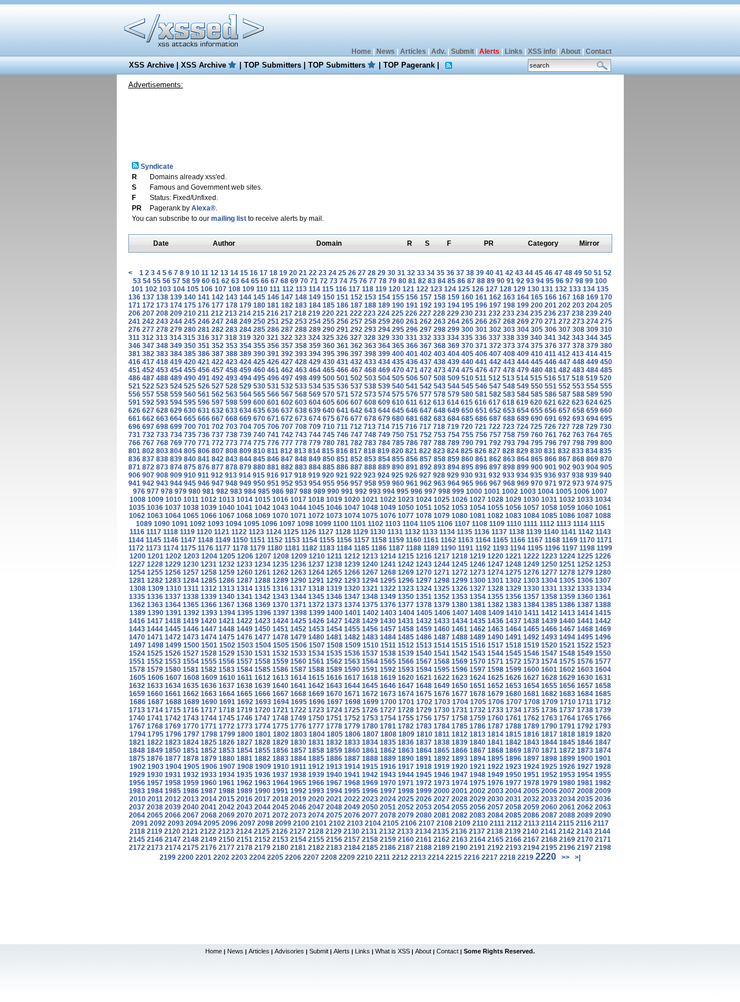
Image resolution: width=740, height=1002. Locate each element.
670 (259, 419)
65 (255, 281)
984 (250, 491)
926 (411, 475)
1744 (209, 718)
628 (162, 410)
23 (323, 273)
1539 (406, 653)
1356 (513, 597)
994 (389, 491)
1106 (445, 524)
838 (162, 459)
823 (439, 451)
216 (273, 313)
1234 (262, 564)
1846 (585, 742)
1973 (442, 783)
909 (176, 475)
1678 (477, 694)
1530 (244, 653)
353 (231, 346)
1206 (245, 556)
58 (186, 281)
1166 (518, 540)
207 (148, 313)
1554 (191, 661)
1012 (209, 500)
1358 (549, 597)
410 (537, 354)
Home (361, 51)
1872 (567, 750)
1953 (567, 775)
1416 (137, 621)
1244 (442, 564)
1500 (191, 645)
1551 (137, 661)
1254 (137, 572)
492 (218, 378)
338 (508, 338)
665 (190, 419)
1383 (513, 605)
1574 (549, 661)
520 (606, 378)
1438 (531, 621)
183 (301, 305)
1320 (352, 589)
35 (440, 273)
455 (190, 370)
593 (162, 402)
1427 (334, 621)
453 (162, 370)
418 (162, 362)
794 (523, 443)
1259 (227, 572)
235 (536, 313)
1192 (483, 548)
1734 (513, 710)
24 (332, 273)
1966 (316, 783)
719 (453, 427)
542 (426, 386)
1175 (188, 548)
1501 (209, 645)
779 (315, 443)
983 (236, 491)
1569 (460, 661)
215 (259, 313)
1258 (209, 572)
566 (273, 394)
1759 (477, 718)
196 (481, 305)
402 (426, 354)
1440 (567, 621)
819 (384, 451)
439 (453, 362)
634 (245, 410)
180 (259, 305)
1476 (244, 637)
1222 (531, 556)
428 (301, 362)
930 (467, 475)
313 (162, 338)
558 (162, 394)
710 (329, 427)
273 (578, 321)
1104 (410, 524)
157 (426, 297)
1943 (388, 775)
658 (578, 410)
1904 (173, 767)
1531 (262, 653)
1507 (317, 645)
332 (425, 338)
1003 (528, 491)
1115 (597, 524)
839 (176, 459)
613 (439, 402)
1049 (388, 508)
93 (530, 281)
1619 (388, 678)
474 (453, 370)
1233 (244, 564)
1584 (244, 669)
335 (467, 338)
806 (204, 451)
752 (426, 435)
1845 (567, 742)
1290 (298, 580)
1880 (227, 759)
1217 (442, 556)
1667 (280, 694)
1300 (477, 580)
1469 (603, 629)
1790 (549, 726)
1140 (551, 532)
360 (329, 346)
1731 (460, 710)
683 (440, 419)
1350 (406, 597)
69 (294, 281)
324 (314, 338)
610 (398, 402)
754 (453, 435)
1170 (587, 540)
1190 (448, 548)
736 (204, 435)
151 (342, 297)
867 (564, 459)
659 (592, 410)
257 (356, 321)
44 (529, 273)
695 (606, 419)
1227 (137, 564)
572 (356, 394)
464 (315, 370)
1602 (567, 669)
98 (579, 281)
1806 (353, 734)
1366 (209, 605)
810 (259, 451)
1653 (513, 686)
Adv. (438, 51)
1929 (137, 775)
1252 (585, 564)
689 (523, 419)
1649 (442, 686)
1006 (582, 491)
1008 (138, 500)
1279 (585, 572)
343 (578, 338)
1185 (361, 548)
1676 (442, 694)
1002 (510, 491)
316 (203, 338)
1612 (262, 678)
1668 (298, 694)
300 (467, 330)
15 (244, 273)
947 (218, 483)
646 (412, 410)
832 (564, 451)
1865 (442, 750)
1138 (516, 532)
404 (453, 354)
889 (384, 467)
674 (315, 419)
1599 (513, 669)
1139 (534, 532)
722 (495, 427)
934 (522, 475)
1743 (191, 718)
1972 (424, 783)
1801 (263, 734)
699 (176, 427)
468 (370, 370)
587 (564, 394)
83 (432, 281)
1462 (477, 629)
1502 (227, 645)
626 (134, 410)
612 (425, 402)
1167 (535, 540)
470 (398, 370)
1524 (137, 653)
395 (329, 354)
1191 (465, 548)
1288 (262, 580)
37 (460, 273)
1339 (209, 597)
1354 (477, 597)
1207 (263, 556)
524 (176, 386)
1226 (603, 556)
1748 (280, 718)
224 (384, 313)
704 (245, 427)
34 (431, 273)
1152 (275, 540)
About (570, 51)
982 (222, 491)
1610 (227, 678)
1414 (585, 613)
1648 (424, 686)
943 (162, 483)
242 (148, 321)
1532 (280, 653)
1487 (442, 637)
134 (589, 289)
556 (134, 394)
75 (353, 281)
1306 (585, 580)
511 (481, 378)
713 (370, 427)
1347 (352, 597)
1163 (465, 540)
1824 (191, 742)
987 (292, 491)
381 (134, 354)
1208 (281, 556)
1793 (603, 726)
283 (231, 330)
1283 (173, 580)
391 (273, 354)
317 (217, 338)
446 (551, 362)
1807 (370, 734)
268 (509, 321)
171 (134, 305)
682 (426, 419)
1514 (442, 645)
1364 (173, 605)
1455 (352, 629)
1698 (353, 702)
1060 (585, 508)
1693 (263, 702)
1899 (567, 759)
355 (259, 346)
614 (453, 402)
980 (194, 491)
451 (134, 370)
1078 (424, 516)
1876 (155, 759)
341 (550, 338)
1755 (406, 718)
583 (509, 394)
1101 (358, 524)
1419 (191, 621)
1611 (245, 678)
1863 (406, 750)
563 (231, 394)
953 (301, 483)
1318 (316, 589)
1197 (570, 548)
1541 (442, 653)
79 (392, 281)
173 (162, 305)
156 (412, 297)
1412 (549, 613)
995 (403, 491)
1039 (209, 508)
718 (439, 427)
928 (439, 475)
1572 (513, 661)
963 (440, 483)
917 (286, 475)
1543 (477, 653)
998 (444, 491)
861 (481, 459)
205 (606, 305)
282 (218, 330)
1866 (460, 750)
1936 (262, 775)
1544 (495, 653)
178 (231, 305)
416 (134, 362)
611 (411, 402)
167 (564, 297)
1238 (334, 564)
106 (207, 289)
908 (162, 475)
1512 (406, 645)
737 (218, 435)
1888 (370, 759)
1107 (462, 524)
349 (176, 346)
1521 (567, 645)
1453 (316, 629)
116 (341, 289)
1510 (370, 645)
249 (245, 321)
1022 (388, 500)
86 (461, 281)
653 (509, 410)
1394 (227, 613)
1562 (334, 661)
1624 (477, 678)
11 (205, 273)
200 (537, 305)
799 (592, 443)
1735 (531, 710)
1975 (477, 783)
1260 (244, 572)
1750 (316, 718)
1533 (298, 653)
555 (606, 386)
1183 (327, 548)
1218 (460, 556)
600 (259, 402)
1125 (291, 532)
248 (231, 321)
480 (537, 370)
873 (162, 467)
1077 (406, 516)
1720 (262, 710)
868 (578, 459)
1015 (262, 500)
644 (384, 410)
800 (606, 443)
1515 (460, 645)
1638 (244, 686)
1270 (424, 572)
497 (287, 378)
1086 (567, 516)
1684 (585, 694)
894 (453, 467)
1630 (585, 678)
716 (411, 427)
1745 (227, 718)
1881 (244, 759)
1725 (352, 710)
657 (564, 410)
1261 (262, 572)
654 (523, 410)
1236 (298, 564)
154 (384, 297)
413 (578, 354)
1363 (155, 605)
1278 (567, 572)
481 (551, 370)
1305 (567, 580)
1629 (567, 678)
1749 (298, 718)
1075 (370, 516)
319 (245, 338)
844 (245, 459)
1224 (567, 556)
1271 (442, 572)
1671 (352, 694)
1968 (352, 783)
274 (592, 321)
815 (328, 451)
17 (264, 273)
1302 (513, 580)
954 (315, 483)
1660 (155, 694)
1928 (603, 767)
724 (522, 427)
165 (537, 297)
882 (287, 467)
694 (592, 419)
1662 (191, 694)
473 (440, 370)
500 (329, 378)
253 (301, 321)
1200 (138, 556)
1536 (352, 653)
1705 (478, 702)
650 (467, 410)
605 (329, 402)
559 (176, 394)
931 (481, 475)
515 (536, 378)
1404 (406, 613)
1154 (309, 540)
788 (440, 443)
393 (301, 354)
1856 (280, 750)
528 (231, 386)
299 (453, 330)
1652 (495, 686)
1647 (406, 686)
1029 (513, 500)
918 (300, 475)
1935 (244, 775)
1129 (360, 532)
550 (537, 386)
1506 (299, 645)
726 (550, 427)
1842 (513, 742)
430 (329, 362)
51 (598, 273)
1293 (352, 580)
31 (401, 273)
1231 (209, 564)
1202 (173, 556)
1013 (227, 500)
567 (287, 394)
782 (356, 443)
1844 (549, 742)
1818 (567, 734)
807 (218, 451)
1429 (370, 621)
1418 (173, 621)
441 (481, 362)
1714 (155, 710)
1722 (298, 710)
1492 (531, 637)
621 (550, 402)
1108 (479, 524)
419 (176, 362)
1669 (316, 694)
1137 (499, 532)
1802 (281, 734)
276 (134, 330)
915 (259, 475)
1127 (326, 532)
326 (342, 338)
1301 (495, 580)
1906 (209, 767)
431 (342, 362)
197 (495, 305)
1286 (227, 580)
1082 (495, 516)
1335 (137, 597)
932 (495, 475)
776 (273, 443)
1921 (477, 767)
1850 (173, 750)
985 (264, 491)
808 (231, 451)
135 (603, 289)
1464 (513, 629)
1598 (495, 669)
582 (495, 394)
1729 (424, 710)
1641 (298, 686)
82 (422, 281)
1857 (298, 750)
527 (218, 386)
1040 (227, 508)
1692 (245, 702)
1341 (244, 597)
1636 (209, 686)
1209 (299, 556)
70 (304, 281)
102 (151, 289)
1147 (188, 540)
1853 (227, 750)
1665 (244, 694)
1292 (334, 580)
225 (397, 313)
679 (384, 419)
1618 (370, 678)
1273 (477, 572)
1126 (308, 532)
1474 (209, 637)
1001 (492, 491)
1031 (549, 500)
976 (139, 491)
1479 (298, 637)
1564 (370, 661)
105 (193, 289)
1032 (567, 500)
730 (606, 427)
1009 (155, 500)
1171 (604, 540)
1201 (155, 556)
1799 (227, 734)
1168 (552, 540)
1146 (171, 540)
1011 (191, 500)
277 (148, 330)
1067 (227, 516)
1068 (244, 516)
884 (315, 467)
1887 (352, 759)
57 (176, 281)
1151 (257, 540)
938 (578, 475)
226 (411, 313)
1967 (334, 783)
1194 (518, 548)
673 (301, 419)
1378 (424, 605)
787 (426, 443)
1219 (477, 556)
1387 (585, 605)
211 (203, 313)
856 (412, 459)
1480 (316, 637)
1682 (549, 694)
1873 (585, 750)
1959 (191, 783)
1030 (531, 500)
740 (259, 435)
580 (467, 394)
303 (509, 330)
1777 (316, 726)
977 (153, 491)
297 (426, 330)
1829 (280, 742)
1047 (352, 508)
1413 (567, 613)
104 (179, 289)
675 (329, 419)
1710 (568, 702)
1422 (244, 621)
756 (481, 435)
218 (300, 313)
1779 (352, 726)
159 (453, 297)
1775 (280, 726)
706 (273, 427)
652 (495, 410)
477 (495, 370)
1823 (173, 742)
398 (370, 354)
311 (134, 338)
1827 (244, 742)
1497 (138, 645)
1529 (227, 653)
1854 (244, 750)
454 (176, 370)
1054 (477, 508)
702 (218, 427)
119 (381, 289)
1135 (464, 532)
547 (495, 386)
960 (398, 483)
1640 (280, 686)
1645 (370, 686)
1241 (388, 564)
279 (176, 330)
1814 (495, 734)
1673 (388, 694)
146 (273, 297)
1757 (442, 718)
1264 (316, 572)
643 (370, 410)
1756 (424, 718)
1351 (424, 597)
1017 (298, 500)
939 (592, 475)
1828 (262, 742)
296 (412, 330)
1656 (567, 686)
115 (328, 289)
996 (416, 491)
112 (288, 289)
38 (470, 273)
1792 (585, 726)
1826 (227, 742)
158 (440, 297)
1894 (477, 759)
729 (592, 427)
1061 (603, 508)
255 (329, 321)
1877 (173, 759)
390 (259, 354)
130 (533, 289)
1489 (477, 637)
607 (356, 402)
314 (175, 338)
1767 (137, 726)
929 (453, 475)
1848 (137, 750)
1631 (603, 678)
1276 (531, 572)
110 (262, 289)
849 (315, 459)
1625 (495, 678)
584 (523, 394)
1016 (280, 500)
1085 (549, 516)
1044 (298, 508)
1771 (209, 726)
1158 (379, 540)
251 (273, 321)
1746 (244, 718)
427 (287, 362)
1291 (316, 580)
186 (342, 305)
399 (384, 354)
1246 (477, 564)
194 (453, 305)
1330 (531, 589)
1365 (191, 605)
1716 (191, 710)
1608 (191, 678)
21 (303, 273)
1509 (353, 645)
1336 (155, 597)
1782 (406, 726)
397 (356, 354)
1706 (496, 702)
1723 (316, 710)
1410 (514, 613)
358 (301, 346)
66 (265, 281)
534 (315, 386)
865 (537, 459)
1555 (209, 661)
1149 (223, 540)
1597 (477, 669)
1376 (388, 605)
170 (606, 297)
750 (398, 435)
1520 (549, 645)
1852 (209, 750)
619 (522, 402)
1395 (245, 613)
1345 (316, 597)
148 (301, 297)
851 (342, 459)
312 (148, 338)
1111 (530, 524)
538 (370, 386)
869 (592, 459)
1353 (460, 597)
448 (578, 362)
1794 (138, 734)
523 (162, 386)
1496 (603, 637)
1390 (155, 613)
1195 (535, 548)
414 (592, 354)
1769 (173, 726)
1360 (585, 597)
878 (231, 467)
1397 (281, 613)
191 (412, 305)
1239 (352, 564)
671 (273, 419)
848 (301, 459)
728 (578, 427)
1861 (370, 750)
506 (412, 378)
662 (148, 419)
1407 (460, 613)
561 (204, 394)
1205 (227, 556)
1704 (460, 702)
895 (467, 467)
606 (342, 402)
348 (162, 346)
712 (356, 427)
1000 (474, 491)
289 (315, 330)
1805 (335, 734)
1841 (495, 742)
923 (370, 475)
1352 (442, 597)
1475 (227, 637)
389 (245, 354)
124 (450, 289)
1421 (227, 621)
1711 (585, 702)
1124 (274, 532)
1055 (495, 508)
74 (343, 281)
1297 (424, 580)
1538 (388, 653)
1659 (137, 694)
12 (214, 273)
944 (176, 483)
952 (287, 483)
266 (481, 321)
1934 (227, 775)
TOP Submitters (272, 65)
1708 (532, 702)
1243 (424, 564)
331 (411, 338)
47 (558, 273)
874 (176, 467)
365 (398, 346)
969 (523, 483)
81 (412, 281)
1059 (567, 508)
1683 (567, 694)
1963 (262, 783)
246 (204, 321)
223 (370, 313)
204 (592, 305)
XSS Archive (151, 65)
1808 (388, 734)
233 (508, 313)
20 (293, 273)
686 (481, 419)
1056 (513, 508)
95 (550, 281)
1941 (352, 775)
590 (606, 394)
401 (412, 354)
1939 (316, 775)
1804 (317, 734)
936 (550, 475)
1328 (495, 589)
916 (273, 475)
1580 (173, 669)
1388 (603, 605)
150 (329, 297)
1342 (262, 597)
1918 (424, 767)
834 (592, 451)
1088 (603, 516)
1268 (388, 572)
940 (606, 475)
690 (537, 419)
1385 (549, 605)
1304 (549, 580)
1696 (317, 702)
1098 (305, 524)
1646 (388, 686)
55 (157, 281)
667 (218, 419)
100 (601, 281)
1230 (191, 564)
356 (273, 346)
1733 (495, 710)
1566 (406, 661)
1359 (567, 597)
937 (564, 475)
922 (356, 475)
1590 (352, 669)
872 (148, 467)
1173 (153, 548)
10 (195, 273)
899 (523, 467)
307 (564, 330)
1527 (191, 653)
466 (342, 370)
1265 (334, 572)
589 (592, 394)
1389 (138, 613)
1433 (442, 621)
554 (592, 386)
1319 (334, 589)
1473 (191, 637)
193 (440, 305)
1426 (316, 621)
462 (287, 370)
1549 (585, 653)
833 (578, 451)
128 (506, 289)
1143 (603, 532)
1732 (477, 710)
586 (551, 394)
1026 (460, 500)
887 (356, 467)
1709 (550, 702)
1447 (209, 629)
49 (578, 273)
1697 (335, 702)
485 (606, 370)
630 (190, 410)
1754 (388, 718)
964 (453, 483)
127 (492, 289)
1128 (343, 532)
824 (453, 451)
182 (287, 305)
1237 (316, 564)
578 (440, 394)
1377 (406, 605)
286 (273, 330)
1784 (442, 726)
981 (208, 491)
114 (314, 289)
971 (551, 483)
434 (384, 362)
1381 (477, 605)
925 (397, 475)
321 (273, 338)
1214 (388, 556)
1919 (442, 767)
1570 (477, 661)
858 (440, 459)
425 (259, 362)
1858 (316, 750)
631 (204, 410)
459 (245, 370)
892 (426, 467)
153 (370, 297)
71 (314, 281)
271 (551, 321)
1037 (173, 508)
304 (523, 330)
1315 (262, 589)
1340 (227, 597)
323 (300, 338)
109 (248, 289)
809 (245, 451)
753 (440, 435)
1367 (227, 605)
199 (523, 305)
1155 (327, 540)
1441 (585, 621)
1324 (424, 589)
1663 (209, 694)
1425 (298, 621)
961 (412, 483)
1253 (603, 564)
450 (606, 362)
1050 (406, 508)
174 (176, 305)
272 (564, 321)
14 (234, 273)
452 (148, 370)
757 (495, 435)
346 (134, 346)
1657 (585, 686)
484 (592, 370)
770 (190, 443)
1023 (406, 500)
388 (231, 354)
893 (440, 467)
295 (398, 330)
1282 (155, 580)
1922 (495, 767)
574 (384, 394)
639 (315, 410)
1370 (280, 605)
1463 (495, 629)
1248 (513, 564)
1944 (406, 775)
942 (148, 483)
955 (329, 483)
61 (216, 281)
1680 (513, 694)
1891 (424, 759)
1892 (442, 759)
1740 (137, 718)
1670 (334, 694)
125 (464, 289)
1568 (442, 661)
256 (342, 321)
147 (287, 297)
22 (313, 273)
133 (575, 289)
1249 (531, 564)
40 (490, 273)
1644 (352, 686)
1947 (460, 775)
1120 (204, 532)
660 (606, 410)
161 (481, 297)
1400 (335, 613)
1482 (352, 637)
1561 (316, 661)
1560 (298, 661)
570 (329, 394)
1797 (191, 734)
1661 (173, 694)
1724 (334, 710)
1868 (495, 750)
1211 (334, 556)
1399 (317, 613)
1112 (546, 524)
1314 (244, 589)
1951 (531, 775)
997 (430, 491)
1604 (603, 669)
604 (315, 402)
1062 (137, 516)
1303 (531, 580)
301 (481, 330)
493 (231, 378)
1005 (564, 491)
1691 (227, 702)
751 (412, 435)
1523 (603, 645)
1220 (495, 556)
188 (370, 305)
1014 (244, 500)
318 (231, 338)
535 (329, 386)
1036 (155, 508)
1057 (531, 508)
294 (384, 330)
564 (245, 394)
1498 (155, 645)
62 (225, 281)
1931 (173, 775)
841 (204, 459)
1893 (460, 759)
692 (564, 419)
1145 (153, 540)
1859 (334, 750)
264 (453, 321)
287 (287, 330)
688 (509, 419)
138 (162, 297)
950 (259, 483)
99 (589, 281)
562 (218, 394)
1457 (388, 629)
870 (606, 459)
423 (231, 362)
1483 (370, 637)
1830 (298, 742)
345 (606, 338)
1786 (477, 726)
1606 (155, 678)
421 (204, 362)
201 (551, 305)
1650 (460, 686)
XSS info (542, 51)
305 (537, 330)
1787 (495, 726)
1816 (531, 734)
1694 (281, 702)
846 (273, 459)
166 (551, 297)
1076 (388, 516)
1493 (549, 637)
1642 (316, 686)
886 (342, 467)
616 (481, 402)
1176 (205, 548)
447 (564, 362)
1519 (531, 645)
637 (287, 410)
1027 (477, 500)
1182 (309, 548)
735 (190, 435)
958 (370, 483)
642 (356, 410)
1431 (406, 621)
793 (509, 443)
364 (384, 346)
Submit (462, 51)
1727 (388, 710)
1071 (298, 516)
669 (245, 419)
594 (176, 402)
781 (342, 443)
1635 (191, 686)
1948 (477, 775)
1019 (334, 500)
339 (522, 338)
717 (425, 427)
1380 (460, 605)
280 (190, 330)
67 (275, 281)
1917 (406, 767)
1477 (262, 637)
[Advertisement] (370, 121)
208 (162, 313)
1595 (442, 669)
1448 (227, 629)
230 (467, 313)
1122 (239, 532)
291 (342, 330)
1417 (155, 621)
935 (536, 475)
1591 (370, 669)
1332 (567, 589)
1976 (495, 783)
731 (134, 435)
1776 (298, 726)
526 (204, 386)
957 (356, 483)
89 (491, 281)
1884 (298, 759)
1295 (388, 580)
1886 (334, 759)
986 (278, 491)
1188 (413, 548)
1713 (137, 710)
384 (176, 354)
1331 (549, 589)
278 (162, 330)
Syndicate (156, 166)
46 (549, 273)
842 (218, 459)
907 (148, 475)
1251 (567, 564)
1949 (495, 775)
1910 (281, 767)
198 (509, 305)
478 (509, 370)
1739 (603, 710)
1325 (442, 589)
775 (259, 443)
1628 (549, 678)
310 (606, 330)
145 (259, 297)
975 (606, 483)
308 (578, 330)
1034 (603, 500)
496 (273, 378)
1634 (173, 686)
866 (551, 459)
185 (329, 305)
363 (370, 346)
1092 (198, 524)
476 (481, 370)
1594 (424, 669)
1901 (603, 759)
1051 (424, 508)
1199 (604, 548)
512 (495, 378)
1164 (483, 540)
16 (254, 273)
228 (439, 313)
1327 (477, 589)
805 (190, 451)
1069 (262, 516)
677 (356, 419)
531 (273, 386)
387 (218, 354)
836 (134, 459)
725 (536, 427)
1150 (240, 540)
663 (162, 419)
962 (426, 483)
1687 (155, 702)
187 (356, 305)
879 (245, 467)
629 (176, 410)
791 (481, 443)
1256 (173, 572)
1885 (316, 759)
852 (356, 459)
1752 (352, 718)
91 (510, 281)
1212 (352, 556)
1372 (316, 605)
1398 (299, 613)
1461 (460, 629)
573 (370, 394)
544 (453, 386)
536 (342, 386)
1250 (549, 564)
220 (328, 313)
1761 (513, 718)
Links (514, 51)
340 (536, 338)
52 (608, 273)
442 (495, 362)
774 (245, 443)
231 (481, 313)
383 (162, 354)
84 (442, 281)
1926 (567, 767)
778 (301, 443)
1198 (587, 548)
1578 (137, 669)
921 (342, 475)
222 (356, 313)
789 (453, 443)
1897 (531, 759)
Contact (599, 51)
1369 (262, 605)
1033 (585, 500)
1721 (280, 710)
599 (245, 402)
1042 (262, 508)
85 (451, 281)
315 (189, 338)
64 (245, 281)
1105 (427, 524)
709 (315, 427)
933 (508, 475)
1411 (531, 613)
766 (134, 443)
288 (301, 330)
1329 (513, 589)
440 (467, 362)
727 (564, 427)
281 (204, 330)
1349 (388, 597)
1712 (603, 702)
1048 (370, 508)
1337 (173, 597)
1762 (531, 718)
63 (235, 281)
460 (259, 370)
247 (218, 321)
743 (301, 435)
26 (352, 273)
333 (439, 338)
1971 (406, 783)
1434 (460, 621)
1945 (424, 775)
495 (259, 378)
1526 (173, 653)
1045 (316, 508)
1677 (460, 694)
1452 (298, 629)
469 (384, 370)
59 (196, 281)
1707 (514, 702)
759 (523, 435)
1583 (227, 669)
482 (564, 370)
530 (259, 386)
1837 (424, 742)
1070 (280, 516)
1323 (406, 589)
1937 (280, 775)
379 (592, 346)
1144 (136, 540)
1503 (245, 645)
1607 (173, 678)
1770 (191, 726)
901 (551, 467)
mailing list (228, 219)
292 (356, 330)
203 (578, 305)
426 (273, 362)
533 (301, 386)
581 (481, 394)
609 (384, 402)
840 (190, 459)
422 (218, 362)
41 (499, 273)
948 (231, 483)
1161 (431, 540)
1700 (388, 702)
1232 (227, 564)
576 (412, 394)
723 (508, 427)
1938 (298, 775)
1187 (396, 548)
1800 (245, 734)
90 (501, 281)
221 (342, 313)
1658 (603, 686)
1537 (370, 653)
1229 (173, 564)
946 (204, 483)
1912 (316, 767)
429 (315, 362)
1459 (424, 629)
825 (467, 451)
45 (539, 273)
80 (402, 281)
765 (606, 435)
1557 (244, 661)
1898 (549, 759)
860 (467, 459)
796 (551, 443)
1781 (388, 726)
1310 (173, 589)
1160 (413, 540)
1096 (269, 524)
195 (467, 305)
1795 (155, 734)
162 (495, 297)
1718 (227, 710)
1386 (567, 605)
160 (467, 297)
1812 (460, 734)
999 (458, 491)
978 (167, 491)
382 (148, 354)
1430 (388, 621)
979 (181, 491)
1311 (191, 589)
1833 (352, 742)
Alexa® (203, 208)
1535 (334, 653)
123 (436, 289)
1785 (460, 726)
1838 (442, 742)
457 (218, 370)
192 (426, 305)
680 (398, 419)
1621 (424, 678)
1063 (155, 516)
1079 (442, 516)
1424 (280, 621)
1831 (316, 742)
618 (508, 402)
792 (495, 443)
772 (218, 443)
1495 (585, 637)
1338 (191, 597)
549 (523, 386)
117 (354, 289)
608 (370, 402)
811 (273, 451)
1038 (191, 508)
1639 (262, 686)
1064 (173, 516)
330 (397, 338)
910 (190, 475)
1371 (298, 605)
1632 (137, 686)
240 (606, 313)
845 (259, 459)
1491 (513, 637)
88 (481, 281)
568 (301, 394)
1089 (144, 524)
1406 (442, 613)
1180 (275, 548)
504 (384, 378)
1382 (495, 605)
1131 (395, 532)
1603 (585, 669)
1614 (298, 678)
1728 (406, 710)
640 (329, 410)
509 (453, 378)
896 (481, 467)
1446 (191, 629)
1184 (344, 548)
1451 (280, 629)
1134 (447, 532)
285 (259, 330)
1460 (442, 629)
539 (384, 386)
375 (537, 346)
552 (564, 386)
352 (218, 346)
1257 (191, 572)
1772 (227, 726)
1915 (370, 767)
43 (519, 273)
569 (315, 394)
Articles (413, 51)
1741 (155, 718)
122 (422, 289)
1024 (424, 500)
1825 (209, 742)
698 (162, 427)
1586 (280, 669)
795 (537, 443)
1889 (388, 759)
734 (176, 435)
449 (592, 362)
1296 (406, 580)
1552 (155, 661)
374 (523, 346)
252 (287, 321)
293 (370, 330)
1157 (361, 540)
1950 (513, 775)
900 (537, 467)
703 (231, 427)
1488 (460, 637)
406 (481, 354)
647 (426, 410)
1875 (137, 759)
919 (314, 475)
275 (606, 321)
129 (519, 289)
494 (245, 378)
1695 (299, 702)
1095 (251, 524)
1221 (513, 556)
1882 (262, 759)
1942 (370, 775)
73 (334, 281)
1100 (341, 524)
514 (522, 378)
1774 (262, 726)
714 (384, 427)
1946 (442, 775)
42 (509, 273)
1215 (406, 556)
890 (398, 467)
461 (273, 370)
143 (231, 297)
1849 (155, 750)
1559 (280, 661)
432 (356, 362)
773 (231, 443)
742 (287, 435)
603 (301, 402)
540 (398, 386)
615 (467, 402)
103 (165, 289)
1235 (280, 564)
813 (300, 451)
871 (134, 467)
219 (314, 313)
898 (509, 467)
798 (578, 443)
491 (204, 378)
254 (315, 321)
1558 (262, 661)
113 (301, 289)
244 (176, 321)
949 (245, 483)
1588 (316, 669)
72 (324, 281)
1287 (244, 580)
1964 (280, 783)
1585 (262, 669)
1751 (334, 718)
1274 (495, 572)
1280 (603, 572)
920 (328, 475)
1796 (173, 734)
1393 (209, 613)
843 (231, 459)
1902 (138, 767)
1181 (292, 548)
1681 (531, 694)
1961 (227, 783)
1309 (155, 589)
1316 (280, 589)
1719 (244, 710)
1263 (298, 572)
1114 (580, 524)
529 (245, 386)
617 (495, 402)
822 (425, 451)
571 (342, 394)
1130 (378, 532)
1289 (280, 580)
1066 (209, 516)
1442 (603, 621)
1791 (567, 726)
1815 (513, 734)
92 (520, 281)
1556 (227, 661)
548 (509, 386)
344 (592, 338)
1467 (567, 629)
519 (592, 378)
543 (440, 386)
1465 (531, 629)
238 (578, 313)
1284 (191, 580)
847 (287, 459)
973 (578, 483)
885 (329, 467)
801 (134, 451)
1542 (460, 653)
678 (370, 419)
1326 (460, 589)
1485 (406, 637)
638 (301, 410)
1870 (531, 750)
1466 (549, 629)
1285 (209, 580)
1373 (334, 605)
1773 (244, 726)
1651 (477, 686)
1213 (370, 556)
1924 (531, 767)
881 (273, 467)
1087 (585, 516)
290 (329, 330)
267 (495, 321)
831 (550, 451)
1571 (495, 661)
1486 (424, 637)
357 (287, 346)
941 (134, 483)
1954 (585, 775)
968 (509, 483)
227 (425, 313)
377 (564, 346)
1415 (603, 613)
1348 (370, 597)
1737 (567, 710)
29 (382, 273)
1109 (497, 524)
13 (224, 273)
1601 (549, 669)
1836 (406, 742)
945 (190, 483)
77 (373, 281)
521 (134, 386)
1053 (460, 508)
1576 (585, 661)
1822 (155, 742)
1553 (173, 661)
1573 (531, 661)
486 (134, 378)
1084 (531, 516)
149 (315, 297)
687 (495, 419)
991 (347, 491)
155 (398, 297)
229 (453, 313)
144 (245, 297)
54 (147, 281)
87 (471, 281)
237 (564, 313)
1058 (549, 508)
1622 (442, 678)
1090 (162, 524)
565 (259, 394)
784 (384, 443)
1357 (531, 597)
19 (283, 273)
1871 (549, 750)
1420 (209, 621)
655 (537, 410)
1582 (209, 669)
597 (218, 402)
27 (362, 273)
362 (356, 346)
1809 (406, 734)
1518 (513, 645)
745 (329, 435)
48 (568, 273)
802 (148, 451)
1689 (191, 702)
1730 (442, 710)
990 (333, 491)
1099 (323, 524)
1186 (379, 548)
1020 (352, 500)
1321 (370, 589)
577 (426, 394)
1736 (549, 710)
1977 (513, 783)
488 (162, 378)
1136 (482, 532)
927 (425, 475)
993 (375, 491)
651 (481, 410)
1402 (370, 613)
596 (204, 402)
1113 (563, 524)
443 (509, 362)
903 (578, 467)
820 (397, 451)
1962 (244, 783)
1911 (298, 767)
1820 (603, 734)
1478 (280, 637)
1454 (334, 629)
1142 (586, 532)
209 (176, 313)
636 (273, 410)
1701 (406, 702)
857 (426, 459)
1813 (477, 734)
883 (301, 467)
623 (578, 402)
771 (204, 443)
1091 (180, 524)
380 (606, 346)
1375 (370, 605)
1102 (375, 524)
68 (284, 281)
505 (398, 378)
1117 (153, 532)
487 (148, 378)
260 (398, 321)
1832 (334, 742)
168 (578, 297)
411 (550, 354)
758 (509, 435)
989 (319, 491)
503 (370, 378)
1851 (191, 750)
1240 (370, 564)
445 (537, 362)
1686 (138, 702)
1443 (137, 629)
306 (551, 330)
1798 (209, 734)
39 (480, 273)
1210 (317, 556)
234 (522, 313)
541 (412, 386)
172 (148, 305)
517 (564, 378)
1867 (477, 750)
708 (301, 427)
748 (370, 435)
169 (592, 297)
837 (148, 459)
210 (190, 313)
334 (453, 338)
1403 (388, 613)
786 (412, 443)
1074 (352, 516)
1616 (334, 678)
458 (231, 370)
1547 (549, 653)
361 (342, 346)
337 (495, 338)
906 (134, 475)
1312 (209, 589)
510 (467, 378)
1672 (370, 694)
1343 (280, 597)
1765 (585, 718)
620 (536, 402)
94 (540, 281)
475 (467, 370)
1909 (263, 767)
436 (412, 362)
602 (287, 402)
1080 (460, 516)
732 (148, 435)
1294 (370, 580)
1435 (477, 621)
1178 (240, 548)
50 (588, 273)
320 (259, 338)
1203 (191, 556)
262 (426, 321)
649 (453, 410)
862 (495, 459)
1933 (209, 775)
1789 (531, 726)
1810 (424, 734)
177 (218, 305)
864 (523, 459)
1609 (209, 678)
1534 (316, 653)
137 (148, 297)
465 (329, 370)
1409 (496, 613)
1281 (137, 580)
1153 (292, 540)
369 (453, 346)
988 (305, 491)
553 (578, 386)
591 (134, 402)
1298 (442, 580)
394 (315, 354)
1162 (448, 540)
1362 (137, 605)
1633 (155, 686)
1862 (388, 750)
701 (204, 427)
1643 (334, 686)
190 (398, 305)
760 (537, 435)
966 (481, 483)
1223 (549, 556)
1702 (424, 702)
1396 (263, 613)
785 (398, 443)
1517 (495, 645)
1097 (287, 524)
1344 (298, 597)
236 (550, 313)
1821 (137, 742)
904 (592, 467)
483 (578, 370)
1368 (244, 605)
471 (412, 370)
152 (356, 297)
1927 (585, 767)
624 (592, 402)
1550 (603, 653)
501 (342, 378)
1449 (244, 629)
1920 (460, 767)
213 (231, 313)
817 (356, 451)
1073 (334, 516)
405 (467, 354)
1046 (334, 508)
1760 (495, 718)
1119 (187, 532)
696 (134, 427)
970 (537, 483)
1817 (549, 734)
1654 (531, 686)
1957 (155, 783)
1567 (424, 661)
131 (547, 289)
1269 (406, 572)
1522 (585, 645)
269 (523, 321)
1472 (173, 637)
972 (564, 483)
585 (537, 394)
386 (204, 354)
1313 (227, 589)
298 (440, 330)
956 (342, 483)
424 (245, 362)
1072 (316, 516)
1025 (442, 500)
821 (411, 451)
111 (274, 289)
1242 (406, 564)
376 (551, 346)
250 (259, 321)
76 (363, 281)
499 (315, 378)
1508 (335, 645)
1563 (352, 661)
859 (453, 459)
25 (342, 273)
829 (522, 451)
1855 (262, 750)
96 (560, 281)
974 (592, 483)
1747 (262, 718)
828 (508, 451)
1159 (396, 540)
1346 (334, 597)
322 (286, 338)
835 (606, 451)
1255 (155, 572)
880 (259, 467)
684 (453, 419)
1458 (406, 629)
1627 (531, 678)
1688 (173, 702)
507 (426, 378)
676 (342, 419)
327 (356, 338)
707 (287, 427)
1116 (137, 532)
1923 (513, 767)
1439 (549, 621)
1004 (546, 491)
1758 (460, 718)
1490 (495, 637)
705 (259, 427)
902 (564, 467)
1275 (513, 572)
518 (578, 378)
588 (578, 394)
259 (384, 321)
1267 (370, 572)
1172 (136, 548)
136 (134, 297)
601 (273, 402)
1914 (352, 767)
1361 (603, 597)
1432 (424, 621)
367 (426, 346)
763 (578, 435)
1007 (599, 491)
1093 (216, 524)
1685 (603, 694)
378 (578, 346)
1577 (603, 661)
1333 (585, 589)
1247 (495, 564)
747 (356, 435)
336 (481, 338)
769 (176, 443)
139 (176, 297)
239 (592, 313)
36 (450, 273)
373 (509, 346)
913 (231, 475)
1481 (334, 637)
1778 (334, 726)
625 (606, 402)
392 (287, 354)
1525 (155, 653)
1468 (585, 629)
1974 (460, 783)
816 (342, 451)
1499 (173, 645)
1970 (388, 783)
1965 (298, 783)
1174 (171, 548)
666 (204, 419)
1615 (316, 678)
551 (551, 386)
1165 (500, 540)
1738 (585, 710)
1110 (513, 524)
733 (162, 435)
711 (342, 427)
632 (218, 410)
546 (481, 386)
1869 (513, 750)
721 (481, 427)
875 (190, 467)
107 (220, 289)
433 (370, 362)
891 (412, 467)
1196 (552, 548)
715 (397, 427)
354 (245, 346)
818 (370, 451)
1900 (585, 759)
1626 (513, 678)
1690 (209, 702)
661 (134, 419)
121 (408, 289)
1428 (352, 621)
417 (148, 362)
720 (467, 427)
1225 (585, 556)
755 (467, 435)
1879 (209, 759)
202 (564, 305)
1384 (531, 605)
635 (259, 410)
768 (162, 443)
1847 (603, 742)
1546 (531, 653)
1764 (567, 718)
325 (328, 338)
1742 (173, 718)
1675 (424, 694)
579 (453, 394)
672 (287, 419)
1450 (262, 629)
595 (190, 402)
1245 (460, 564)
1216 (424, 556)
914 (245, 475)
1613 (280, 678)
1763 (549, 718)
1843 (531, 742)
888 (370, 467)
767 (148, 443)
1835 (388, 742)
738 (231, 435)
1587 (298, 669)
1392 (191, 613)
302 (495, 330)
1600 (531, 669)
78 (383, 281)
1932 (191, 775)
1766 (603, 718)
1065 (191, 516)
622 (564, 402)
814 (314, 451)
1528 (209, 653)
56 (166, 281)
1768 (155, 726)
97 (569, 281)
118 (367, 289)
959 (384, 483)
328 (370, 338)
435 (398, 362)
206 (134, 313)
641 (342, 410)
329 (384, 338)
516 (550, 378)
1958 (173, 783)
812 (286, 451)
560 (190, 394)
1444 (155, 629)
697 (148, 427)
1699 (370, 702)
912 (217, 475)
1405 (424, 613)
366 (412, 346)
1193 (500, 548)
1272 (460, 572)
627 (148, 410)
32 (411, 273)
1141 (568, 532)
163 (509, 297)
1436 (495, 621)
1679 (495, 694)
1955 (603, 775)
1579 (155, 669)
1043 (280, 508)
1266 (352, 572)
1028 (495, 500)
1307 (603, 580)
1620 (406, 678)
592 (148, 402)
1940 (334, 775)
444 (523, 362)
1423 (262, 621)
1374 (352, 605)
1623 (460, 678)
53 (137, 281)
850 (329, 459)
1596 (460, 669)
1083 (513, 516)
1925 (549, 767)
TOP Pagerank (409, 65)
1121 (222, 532)
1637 (227, 686)
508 (440, 378)
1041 (244, 508)
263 (440, 321)
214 (245, 313)
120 (394, 289)
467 (356, 370)
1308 (138, 589)
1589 (334, 669)
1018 (316, 500)
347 (148, 346)
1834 (370, 742)
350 (190, 346)
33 (421, 273)
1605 (138, 678)
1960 (209, 783)
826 (481, 451)
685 (467, 419)
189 (384, 305)
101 (137, 289)
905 (606, 467)
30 (391, 273)
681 (412, 419)
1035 (137, 508)
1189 (431, 548)
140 (190, 297)
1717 (209, 710)
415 (606, 354)
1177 (223, 548)
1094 (233, 524)
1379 (442, 605)
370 (467, 346)
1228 (155, 564)
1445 (173, 629)
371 (481, 346)
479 (523, 370)
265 (467, 321)
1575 (567, 661)
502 (356, 378)
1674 (406, 694)
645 (398, 410)
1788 (513, 726)
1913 (334, 767)
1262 (280, 572)
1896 (513, 759)
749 (384, 435)
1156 (344, 540)
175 (190, 305)
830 (536, 451)
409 (523, 354)
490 (190, 378)
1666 (262, 694)
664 (176, 419)
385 (190, 354)
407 (495, 354)
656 (551, 410)
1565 (388, 661)
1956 (137, 783)
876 (204, 467)
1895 (495, 759)
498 (301, 378)
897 (495, 467)
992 (361, 491)
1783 (424, 726)
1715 (173, 710)
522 (148, 386)
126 (478, 289)
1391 (173, 613)
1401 (353, 613)
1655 (549, 686)
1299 (460, 580)
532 (287, 386)
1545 (513, 653)
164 (523, 297)
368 (440, 346)
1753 (370, 718)
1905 (191, 767)
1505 (281, 645)
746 (342, 435)
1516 (477, 645)
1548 (567, 653)
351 (204, 346)
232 (495, 313)
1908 (245, 767)
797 (564, 443)
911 (203, 475)
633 (231, 410)
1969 (370, 783)
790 (467, 443)
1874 (603, 750)
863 (509, 459)
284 (245, 330)
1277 (549, 572)
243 (162, 321)
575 (398, 394)
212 (217, 313)
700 (190, 427)
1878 (191, 759)
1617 (352, 678)
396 (342, 354)
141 (204, 297)
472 (426, 370)
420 (190, 362)
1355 (495, 597)
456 (204, 370)
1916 (388, 767)
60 (206, 281)
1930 (155, 775)
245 (190, 321)
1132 (412, 532)
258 (370, 321)
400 (398, 354)
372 (495, 346)
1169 (570, 540)
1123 (256, 532)
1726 (370, 710)
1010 (173, 500)
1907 (227, 767)
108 (234, 289)
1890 (406, 759)
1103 (393, 524)
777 (287, 443)
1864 (424, 750)
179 (245, 305)
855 (398, 459)
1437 (513, 621)
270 (537, 321)
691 (551, 419)
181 (273, 305)
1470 (137, 637)
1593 (406, 669)
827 (495, 451)
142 (218, 297)
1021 (370, 500)
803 (162, 451)
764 (592, 435)
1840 (477, 742)
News (385, 51)
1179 (257, 548)
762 (564, 435)
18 (273, 273)
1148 (205, 540)
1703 (442, 702)
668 (231, 419)
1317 (298, 589)
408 (509, 354)
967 (495, 483)
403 (440, 354)
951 (273, 483)
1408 (478, 613)
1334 (603, 589)
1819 (585, 734)
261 (412, 321)
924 (384, 475)
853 (370, 459)
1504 (263, 645)
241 (134, 321)
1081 (477, 516)
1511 (388, 645)
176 (204, 305)
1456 (370, 629)
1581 (191, 669)
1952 (549, 775)
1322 (388, 589)
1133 (430, 532)
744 (315, 435)
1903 (155, 767)
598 (231, 402)
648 (440, 410)
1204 (209, 556)
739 (245, 435)
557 (148, 394)
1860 (352, 750)
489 (176, 378)
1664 (227, 694)
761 (551, 435)
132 (561, 289)
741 (273, 435)
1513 (424, 645)
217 (286, 313)
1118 (170, 532)
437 (426, 362)
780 (329, 443)
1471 (155, 637)
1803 (299, 734)
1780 (370, 726)
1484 (388, 637)
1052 (442, 508)
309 (592, 330)
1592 (388, 669)
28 (372, 273)
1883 (280, 759)
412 (564, 354)
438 (440, 362)
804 (176, 451)
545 (467, 386)
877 (218, 467)
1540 (424, 653)
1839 (460, 742)
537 (356, 386)
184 (315, 305)
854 (384, 459)
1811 (442, 734)
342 (564, 338)
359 (315, 346)
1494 (567, 637)
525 (190, 386)
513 (508, 378)
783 (370, 443)
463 (301, 370)
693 (578, 419)
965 (467, 483)
